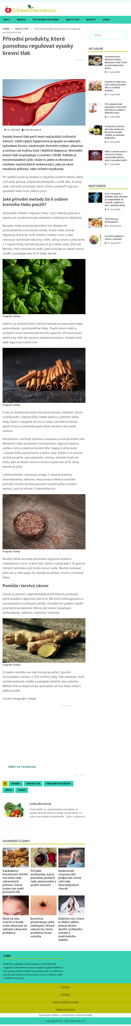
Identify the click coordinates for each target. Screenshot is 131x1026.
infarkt (15, 783)
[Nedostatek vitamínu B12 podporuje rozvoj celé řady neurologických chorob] (71, 857)
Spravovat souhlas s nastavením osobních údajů (65, 1015)
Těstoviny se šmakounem (111, 220)
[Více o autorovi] (75, 816)
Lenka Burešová (40, 804)
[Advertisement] (44, 69)
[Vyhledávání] (108, 35)
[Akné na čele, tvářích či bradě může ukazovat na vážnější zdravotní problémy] (16, 905)
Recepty (91, 19)
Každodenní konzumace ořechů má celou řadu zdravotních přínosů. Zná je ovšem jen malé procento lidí (15, 881)
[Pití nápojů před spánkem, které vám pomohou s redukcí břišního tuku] (95, 108)
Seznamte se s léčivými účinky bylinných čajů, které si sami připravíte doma (116, 62)
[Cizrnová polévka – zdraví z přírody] (95, 240)
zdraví (22, 790)
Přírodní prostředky (58, 783)
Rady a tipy (72, 19)
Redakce (65, 987)
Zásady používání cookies (66, 1002)
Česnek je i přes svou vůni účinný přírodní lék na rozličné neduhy (115, 86)
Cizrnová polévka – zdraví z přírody (115, 237)
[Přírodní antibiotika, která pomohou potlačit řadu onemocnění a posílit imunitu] (44, 857)
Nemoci (21, 19)
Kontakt (65, 994)
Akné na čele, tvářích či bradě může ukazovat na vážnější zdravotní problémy (15, 925)
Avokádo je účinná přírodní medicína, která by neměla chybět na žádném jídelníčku (115, 132)
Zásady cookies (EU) (65, 1009)
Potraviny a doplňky (46, 19)
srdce (8, 790)
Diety (6, 19)
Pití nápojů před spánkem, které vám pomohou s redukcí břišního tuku (115, 108)
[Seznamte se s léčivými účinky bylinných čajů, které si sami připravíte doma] (95, 60)
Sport (106, 19)
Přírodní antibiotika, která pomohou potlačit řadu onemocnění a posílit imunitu (43, 878)
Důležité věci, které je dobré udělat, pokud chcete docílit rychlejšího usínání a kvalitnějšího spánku (71, 929)
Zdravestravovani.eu (25, 967)
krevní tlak (33, 783)
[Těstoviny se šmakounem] (95, 223)
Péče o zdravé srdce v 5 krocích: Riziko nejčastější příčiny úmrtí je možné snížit (116, 156)
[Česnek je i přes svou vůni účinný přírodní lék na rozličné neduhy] (95, 85)
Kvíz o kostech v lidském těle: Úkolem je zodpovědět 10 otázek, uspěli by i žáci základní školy (116, 199)
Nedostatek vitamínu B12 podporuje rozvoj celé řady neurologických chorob (69, 880)
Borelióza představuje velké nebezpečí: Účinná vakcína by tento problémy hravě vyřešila (42, 927)
